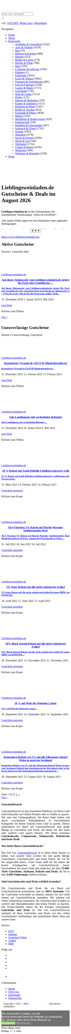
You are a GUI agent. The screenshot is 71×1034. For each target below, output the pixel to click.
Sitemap (12, 934)
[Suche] (2, 18)
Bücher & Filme (24, 62)
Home (11, 34)
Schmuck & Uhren (25, 128)
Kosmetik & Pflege (25, 112)
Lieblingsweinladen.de (13, 274)
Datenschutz (15, 998)
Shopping (20, 134)
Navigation (7, 29)
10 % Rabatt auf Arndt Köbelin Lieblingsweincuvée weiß (35, 470)
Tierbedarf (20, 144)
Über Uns (13, 991)
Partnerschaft (22, 122)
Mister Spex (26, 23)
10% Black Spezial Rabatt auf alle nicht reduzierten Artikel (35, 645)
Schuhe (19, 131)
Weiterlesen (23, 1023)
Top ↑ (4, 317)
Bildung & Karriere (25, 53)
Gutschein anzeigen (12, 490)
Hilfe (11, 943)
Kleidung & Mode (25, 106)
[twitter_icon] (9, 962)
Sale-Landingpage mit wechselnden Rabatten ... (24, 422)
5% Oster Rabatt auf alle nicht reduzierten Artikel (35, 587)
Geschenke (21, 91)
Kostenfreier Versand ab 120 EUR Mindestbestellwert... (27, 368)
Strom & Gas (22, 140)
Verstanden (8, 1023)
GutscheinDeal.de (27, 852)
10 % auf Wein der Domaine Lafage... (19, 708)
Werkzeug (20, 150)
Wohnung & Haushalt (27, 153)
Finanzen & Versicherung (29, 81)
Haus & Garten (23, 94)
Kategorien (14, 41)
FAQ (11, 931)
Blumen (19, 56)
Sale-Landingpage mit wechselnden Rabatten (35, 417)
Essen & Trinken (24, 78)
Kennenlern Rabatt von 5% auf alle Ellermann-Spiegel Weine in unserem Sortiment (35, 759)
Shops (11, 38)
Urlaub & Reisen (24, 147)
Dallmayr (20, 72)
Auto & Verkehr (24, 47)
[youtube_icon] (18, 975)
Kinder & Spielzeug (26, 103)
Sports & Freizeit (24, 137)
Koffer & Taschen (25, 109)
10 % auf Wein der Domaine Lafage (35, 703)
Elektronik (21, 75)
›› (19, 794)
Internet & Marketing (26, 100)
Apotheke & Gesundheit (28, 44)
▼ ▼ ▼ (36, 231)
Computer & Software (27, 69)
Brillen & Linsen (24, 59)
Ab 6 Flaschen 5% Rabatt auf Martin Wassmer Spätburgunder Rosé (35, 529)
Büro (18, 66)
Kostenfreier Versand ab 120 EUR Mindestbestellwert (35, 363)
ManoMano (40, 23)
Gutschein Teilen (17, 937)
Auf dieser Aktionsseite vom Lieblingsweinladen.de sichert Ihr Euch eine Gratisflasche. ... (35, 281)
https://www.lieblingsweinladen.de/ (20, 236)
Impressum (14, 994)
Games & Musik (24, 87)
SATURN (12, 23)
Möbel (18, 116)
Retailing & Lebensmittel (28, 125)
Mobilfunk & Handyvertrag (30, 119)
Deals (11, 156)
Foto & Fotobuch (24, 84)
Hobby (19, 97)
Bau (17, 50)
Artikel (12, 940)
